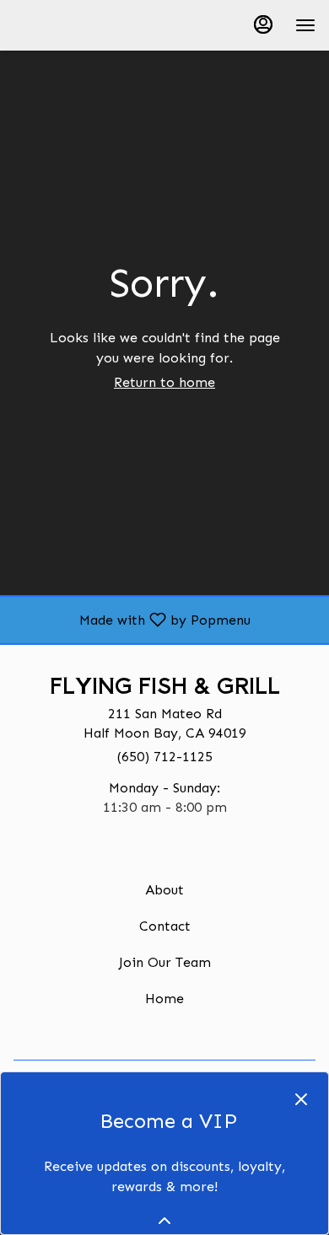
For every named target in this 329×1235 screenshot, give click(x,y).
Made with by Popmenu (132, 619)
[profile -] (263, 24)
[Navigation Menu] (305, 25)
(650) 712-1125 (165, 757)
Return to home (164, 382)
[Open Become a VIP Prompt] (164, 1221)
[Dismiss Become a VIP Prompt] (301, 1099)
